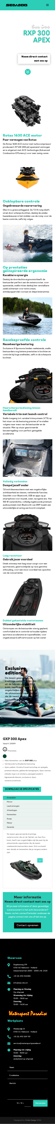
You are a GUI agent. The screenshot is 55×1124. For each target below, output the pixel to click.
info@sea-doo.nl (20, 983)
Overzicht (11, 798)
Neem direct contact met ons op (34, 59)
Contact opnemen (27, 925)
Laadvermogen (13, 806)
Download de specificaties (22, 789)
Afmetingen (12, 810)
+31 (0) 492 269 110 (21, 1037)
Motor (9, 802)
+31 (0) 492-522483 (22, 976)
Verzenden (40, 1103)
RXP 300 (29, 761)
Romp (9, 819)
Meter (9, 823)
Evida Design (30, 1120)
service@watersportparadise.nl (26, 1043)
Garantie (10, 827)
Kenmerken (11, 815)
